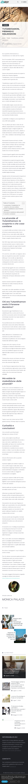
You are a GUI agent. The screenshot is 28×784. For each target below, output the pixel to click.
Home (3, 38)
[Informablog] (5, 2)
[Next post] (25, 636)
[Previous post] (2, 622)
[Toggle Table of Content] (22, 203)
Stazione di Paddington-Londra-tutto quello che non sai (10, 636)
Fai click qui (13, 766)
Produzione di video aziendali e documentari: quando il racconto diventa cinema (18, 709)
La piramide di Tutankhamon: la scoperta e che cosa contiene (12, 206)
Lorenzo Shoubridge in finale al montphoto (18, 697)
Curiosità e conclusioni (9, 214)
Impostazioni (13, 781)
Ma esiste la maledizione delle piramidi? (14, 212)
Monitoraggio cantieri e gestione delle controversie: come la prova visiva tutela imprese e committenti (18, 685)
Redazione (9, 43)
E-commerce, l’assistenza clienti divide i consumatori (14, 671)
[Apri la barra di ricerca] (18, 2)
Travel (5, 25)
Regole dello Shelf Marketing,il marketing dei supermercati (18, 622)
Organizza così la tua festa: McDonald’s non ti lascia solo (20, 723)
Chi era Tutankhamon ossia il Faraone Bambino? (13, 209)
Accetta (4, 781)
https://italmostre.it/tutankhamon (11, 578)
